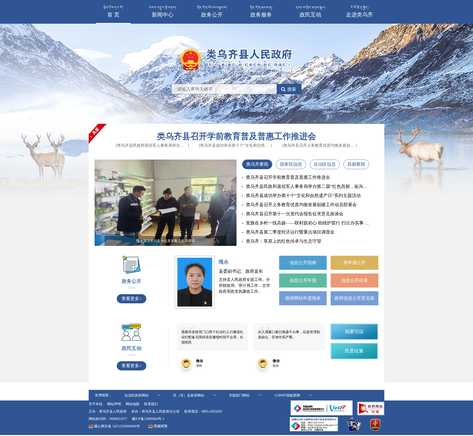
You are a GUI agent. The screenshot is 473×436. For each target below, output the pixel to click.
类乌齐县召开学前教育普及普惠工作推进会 (236, 136)
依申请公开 (354, 262)
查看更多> (131, 298)
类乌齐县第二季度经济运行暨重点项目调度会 (290, 232)
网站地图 (132, 404)
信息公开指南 (303, 262)
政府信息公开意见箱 (354, 298)
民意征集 (354, 350)
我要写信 (354, 331)
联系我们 (151, 404)
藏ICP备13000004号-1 (148, 419)
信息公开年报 (303, 280)
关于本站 (95, 404)
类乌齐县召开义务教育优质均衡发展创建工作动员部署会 (301, 204)
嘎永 (224, 262)
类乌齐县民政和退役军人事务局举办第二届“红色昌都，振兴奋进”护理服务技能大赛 (308, 186)
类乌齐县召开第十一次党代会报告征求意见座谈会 (294, 213)
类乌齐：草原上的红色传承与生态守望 (283, 241)
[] (154, 145)
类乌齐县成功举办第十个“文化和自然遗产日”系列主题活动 (303, 195)
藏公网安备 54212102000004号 (117, 426)
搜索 (291, 89)
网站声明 (114, 404)
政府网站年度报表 (303, 298)
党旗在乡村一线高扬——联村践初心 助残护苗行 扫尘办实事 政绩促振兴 (308, 222)
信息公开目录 (354, 280)
